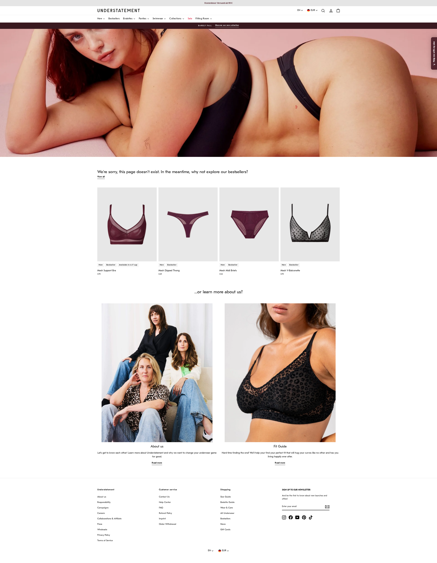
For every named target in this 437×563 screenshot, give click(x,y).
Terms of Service (105, 540)
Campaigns (102, 508)
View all (101, 177)
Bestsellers (225, 519)
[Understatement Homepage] (118, 10)
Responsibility (103, 502)
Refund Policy (165, 513)
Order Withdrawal (167, 524)
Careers (101, 513)
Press (99, 524)
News (222, 524)
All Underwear (227, 513)
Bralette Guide (227, 502)
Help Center (165, 502)
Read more (157, 463)
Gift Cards (225, 530)
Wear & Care (226, 508)
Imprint (162, 519)
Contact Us (164, 497)
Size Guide (225, 497)
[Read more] (157, 372)
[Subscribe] (327, 507)
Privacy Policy (103, 535)
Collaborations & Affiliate (109, 519)
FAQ (161, 508)
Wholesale (102, 530)
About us (101, 497)
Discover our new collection (227, 25)
